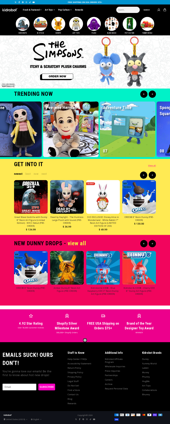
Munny (145, 372)
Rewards (79, 9)
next (44, 173)
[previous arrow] (153, 80)
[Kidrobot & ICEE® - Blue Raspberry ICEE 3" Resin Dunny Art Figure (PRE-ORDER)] (103, 268)
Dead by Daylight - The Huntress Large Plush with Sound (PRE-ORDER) (66, 220)
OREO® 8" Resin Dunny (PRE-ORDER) (139, 218)
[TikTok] (29, 2)
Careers (109, 379)
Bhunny (146, 394)
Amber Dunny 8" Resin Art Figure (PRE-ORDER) (67, 289)
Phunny (146, 376)
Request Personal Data (116, 388)
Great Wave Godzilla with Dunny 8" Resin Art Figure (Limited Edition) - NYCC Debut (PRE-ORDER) (30, 221)
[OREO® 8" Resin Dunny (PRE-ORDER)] (139, 197)
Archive (109, 384)
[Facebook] (19, 2)
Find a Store (74, 390)
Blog (70, 398)
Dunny (145, 359)
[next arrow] (161, 80)
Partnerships (111, 375)
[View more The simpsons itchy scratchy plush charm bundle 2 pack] (85, 62)
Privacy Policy (74, 376)
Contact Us (73, 394)
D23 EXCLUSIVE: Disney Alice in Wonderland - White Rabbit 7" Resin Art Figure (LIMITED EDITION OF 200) (103, 221)
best (28, 173)
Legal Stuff (73, 381)
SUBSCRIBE (47, 387)
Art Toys (49, 9)
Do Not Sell (73, 385)
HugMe (146, 381)
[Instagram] (26, 2)
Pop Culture (64, 9)
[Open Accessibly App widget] (85, 340)
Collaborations (149, 390)
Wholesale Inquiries (115, 366)
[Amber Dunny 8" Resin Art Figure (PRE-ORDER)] (67, 268)
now (36, 173)
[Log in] (158, 10)
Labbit (145, 367)
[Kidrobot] (9, 9)
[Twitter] (15, 2)
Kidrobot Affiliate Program (114, 360)
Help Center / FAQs (77, 359)
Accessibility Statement (79, 363)
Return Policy (74, 367)
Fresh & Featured (31, 9)
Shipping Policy (75, 372)
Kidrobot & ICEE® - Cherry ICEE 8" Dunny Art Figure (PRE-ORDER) (139, 290)
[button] (146, 9)
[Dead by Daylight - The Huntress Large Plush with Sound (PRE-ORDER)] (67, 197)
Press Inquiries (112, 370)
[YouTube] (33, 2)
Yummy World (149, 363)
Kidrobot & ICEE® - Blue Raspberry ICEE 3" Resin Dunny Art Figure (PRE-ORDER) (102, 290)
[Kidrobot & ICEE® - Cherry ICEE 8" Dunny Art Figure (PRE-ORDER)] (139, 268)
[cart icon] (165, 10)
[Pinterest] (22, 2)
